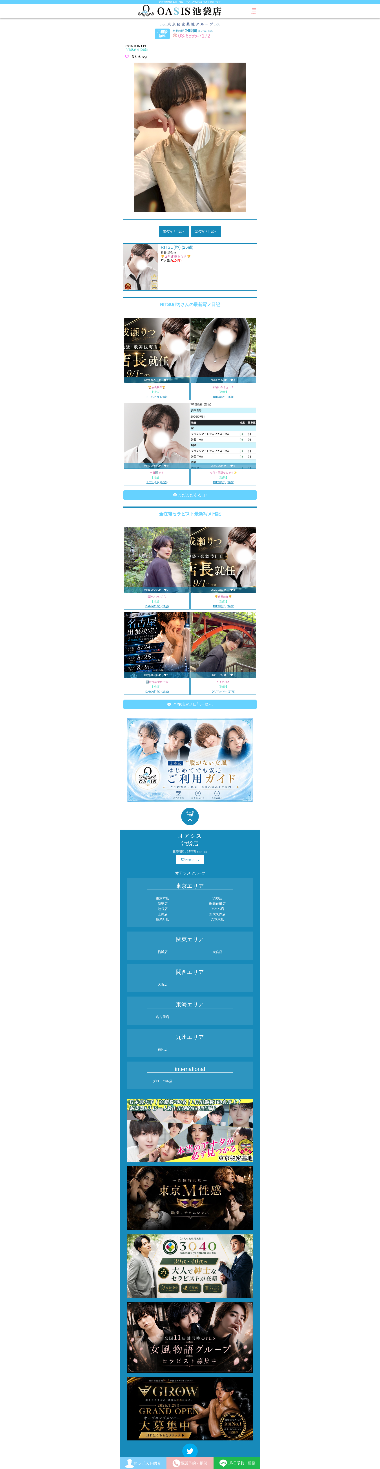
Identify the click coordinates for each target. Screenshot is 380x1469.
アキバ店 (217, 909)
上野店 (163, 914)
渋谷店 (217, 898)
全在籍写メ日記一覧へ (192, 704)
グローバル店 (162, 1081)
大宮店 (217, 952)
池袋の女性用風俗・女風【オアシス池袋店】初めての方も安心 (190, 2)
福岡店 (163, 1049)
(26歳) (137, 49)
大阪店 (163, 984)
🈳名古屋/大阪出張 (157, 682)
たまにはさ (223, 682)
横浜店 (163, 952)
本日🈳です (157, 472)
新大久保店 (217, 914)
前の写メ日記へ (174, 231)
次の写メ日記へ (206, 231)
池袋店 (163, 909)
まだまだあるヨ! (192, 495)
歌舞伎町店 (217, 903)
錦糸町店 (162, 919)
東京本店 (162, 898)
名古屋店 (162, 1017)
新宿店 (163, 903)
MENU (254, 13)
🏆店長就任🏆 (156, 387)
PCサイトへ (190, 860)
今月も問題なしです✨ (223, 472)
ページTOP (190, 814)
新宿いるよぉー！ (223, 387)
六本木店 (217, 919)
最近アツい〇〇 (157, 596)
